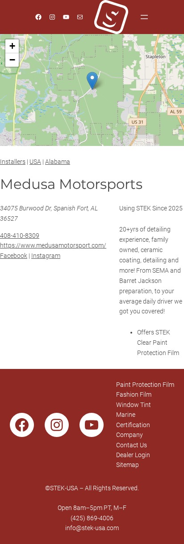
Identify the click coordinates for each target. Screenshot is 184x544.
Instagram (45, 255)
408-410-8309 (19, 235)
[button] (92, 81)
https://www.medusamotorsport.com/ (53, 245)
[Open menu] (144, 17)
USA (35, 161)
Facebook (13, 255)
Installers (12, 161)
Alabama (57, 161)
